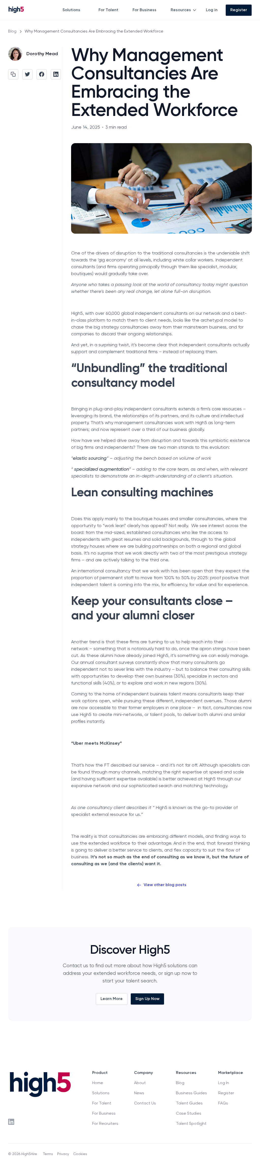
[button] (74, 10)
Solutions (71, 10)
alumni (231, 642)
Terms (48, 1154)
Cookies (80, 1154)
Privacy (63, 1154)
